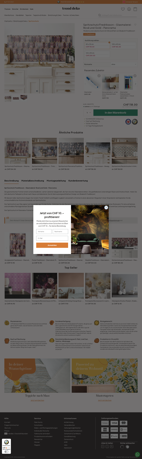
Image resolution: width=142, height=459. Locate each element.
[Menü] (10, 440)
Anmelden (52, 245)
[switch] (6, 452)
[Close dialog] (106, 207)
